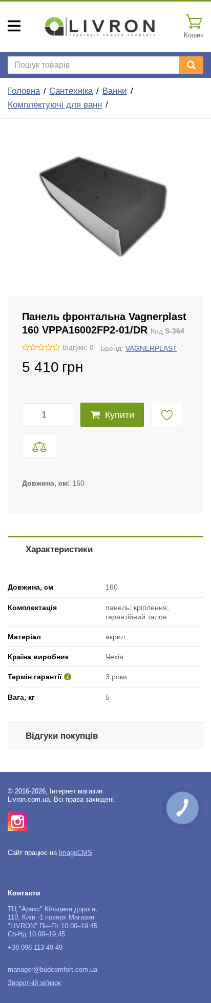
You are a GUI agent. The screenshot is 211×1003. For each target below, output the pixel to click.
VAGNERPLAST (151, 348)
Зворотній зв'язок (34, 983)
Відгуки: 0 (77, 347)
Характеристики (59, 549)
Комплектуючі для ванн (55, 105)
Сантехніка (71, 91)
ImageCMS (75, 852)
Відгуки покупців (62, 736)
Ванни (114, 91)
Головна (24, 91)
